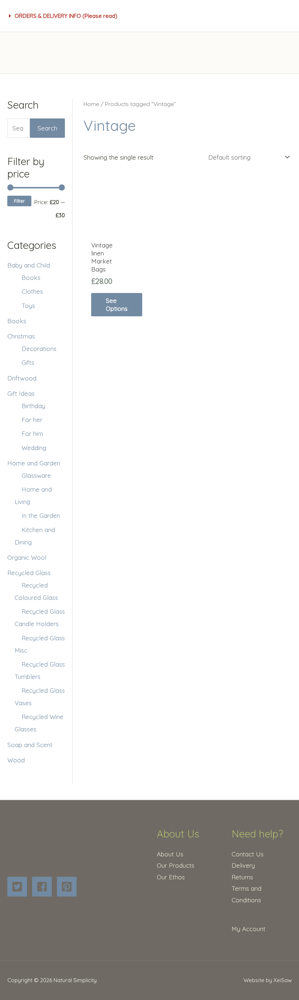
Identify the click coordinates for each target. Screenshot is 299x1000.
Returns (242, 877)
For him (32, 433)
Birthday (33, 406)
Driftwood (21, 378)
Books (31, 277)
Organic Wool (26, 557)
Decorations (39, 348)
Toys (28, 305)
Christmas (21, 336)
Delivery (243, 865)
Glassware (36, 475)
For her (32, 419)
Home (91, 104)
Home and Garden (33, 463)
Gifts (28, 362)
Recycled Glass (29, 573)
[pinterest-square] (68, 887)
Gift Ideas (21, 393)
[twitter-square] (18, 887)
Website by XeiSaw (268, 980)
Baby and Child (28, 265)
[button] (63, 16)
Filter (19, 201)
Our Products (175, 865)
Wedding (34, 448)
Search (47, 128)
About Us (170, 854)
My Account (248, 929)
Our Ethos (171, 877)
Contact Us (248, 854)
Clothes (32, 291)
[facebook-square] (43, 887)
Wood (16, 760)
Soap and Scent (30, 745)
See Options (117, 304)
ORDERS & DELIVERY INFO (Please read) (66, 15)
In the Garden (41, 515)
